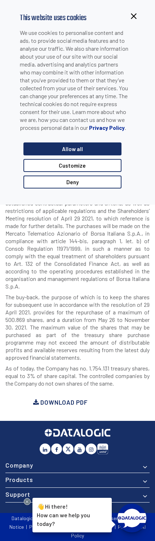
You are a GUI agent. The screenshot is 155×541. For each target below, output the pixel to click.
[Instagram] (91, 449)
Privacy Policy (107, 127)
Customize (72, 165)
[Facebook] (56, 449)
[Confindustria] (102, 449)
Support (17, 494)
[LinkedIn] (45, 449)
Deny (72, 182)
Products (19, 479)
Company (19, 465)
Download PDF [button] (63, 402)
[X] (68, 449)
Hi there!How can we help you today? (63, 514)
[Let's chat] (132, 518)
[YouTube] (79, 449)
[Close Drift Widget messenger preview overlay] (27, 501)
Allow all (72, 149)
